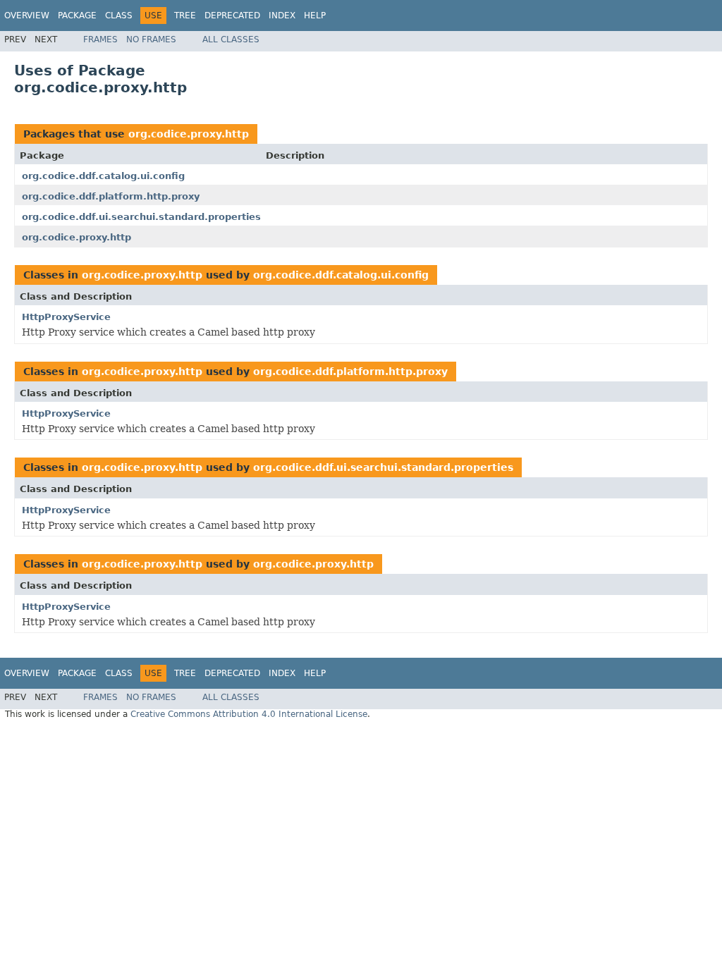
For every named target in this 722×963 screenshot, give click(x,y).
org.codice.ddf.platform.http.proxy (111, 196)
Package (77, 15)
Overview (26, 15)
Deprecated (232, 15)
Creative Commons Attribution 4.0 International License (248, 714)
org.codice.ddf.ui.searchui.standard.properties (141, 216)
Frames (100, 39)
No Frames (151, 39)
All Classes (230, 39)
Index (282, 15)
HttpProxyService (66, 317)
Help (315, 15)
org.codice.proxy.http (188, 134)
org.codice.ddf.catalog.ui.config (103, 176)
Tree (185, 15)
